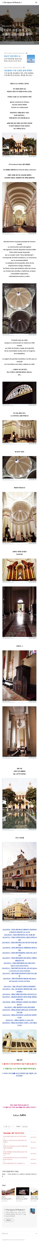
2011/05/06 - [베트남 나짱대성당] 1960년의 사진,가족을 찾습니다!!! (19, 1003)
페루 (13, 1133)
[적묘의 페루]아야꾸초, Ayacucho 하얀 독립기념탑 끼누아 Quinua (15, 1158)
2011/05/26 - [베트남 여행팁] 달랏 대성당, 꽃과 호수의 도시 (19, 994)
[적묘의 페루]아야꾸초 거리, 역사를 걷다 (13, 1163)
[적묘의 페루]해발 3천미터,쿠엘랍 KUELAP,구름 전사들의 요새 (15, 1152)
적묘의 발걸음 (7, 1133)
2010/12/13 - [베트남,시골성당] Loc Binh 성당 (19, 1020)
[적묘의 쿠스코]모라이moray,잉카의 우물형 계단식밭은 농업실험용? (15, 1147)
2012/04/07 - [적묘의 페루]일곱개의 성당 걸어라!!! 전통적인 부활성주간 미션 (19, 959)
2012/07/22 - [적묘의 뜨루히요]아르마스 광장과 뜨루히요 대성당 (19, 938)
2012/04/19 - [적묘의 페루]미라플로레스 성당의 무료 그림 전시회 (19, 954)
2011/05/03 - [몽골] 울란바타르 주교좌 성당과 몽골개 (19, 1007)
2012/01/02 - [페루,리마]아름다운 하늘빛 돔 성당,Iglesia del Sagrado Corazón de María (19, 980)
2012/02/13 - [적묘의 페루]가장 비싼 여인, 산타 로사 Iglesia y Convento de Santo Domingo (19, 969)
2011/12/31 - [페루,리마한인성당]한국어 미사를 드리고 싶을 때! (19, 974)
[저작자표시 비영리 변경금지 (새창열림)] (25, 1126)
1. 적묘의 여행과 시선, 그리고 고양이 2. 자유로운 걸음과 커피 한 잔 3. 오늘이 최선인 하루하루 (15, 1214)
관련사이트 (5, 1233)
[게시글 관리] (11, 1126)
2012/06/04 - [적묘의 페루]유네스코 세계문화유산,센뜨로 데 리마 (19, 949)
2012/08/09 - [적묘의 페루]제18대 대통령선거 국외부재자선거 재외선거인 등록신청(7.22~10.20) (19, 931)
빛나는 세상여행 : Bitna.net (10, 1240)
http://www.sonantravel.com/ (14, 53)
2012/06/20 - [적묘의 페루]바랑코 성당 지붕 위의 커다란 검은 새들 (19, 944)
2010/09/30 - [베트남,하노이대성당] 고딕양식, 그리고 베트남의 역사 (19, 1024)
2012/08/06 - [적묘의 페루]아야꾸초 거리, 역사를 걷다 (19, 935)
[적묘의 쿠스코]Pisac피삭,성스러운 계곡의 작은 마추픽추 (15, 1141)
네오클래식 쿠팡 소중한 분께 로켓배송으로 (18, 70)
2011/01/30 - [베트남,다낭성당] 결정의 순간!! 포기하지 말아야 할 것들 (19, 1011)
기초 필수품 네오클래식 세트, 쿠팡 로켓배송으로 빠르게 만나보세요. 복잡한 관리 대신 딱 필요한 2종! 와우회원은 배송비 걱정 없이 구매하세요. (19, 74)
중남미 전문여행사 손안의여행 (13, 56)
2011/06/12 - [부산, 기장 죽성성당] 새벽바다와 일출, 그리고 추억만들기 (19, 990)
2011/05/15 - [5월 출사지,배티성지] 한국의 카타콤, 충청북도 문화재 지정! (19, 998)
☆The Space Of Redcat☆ (12, 2)
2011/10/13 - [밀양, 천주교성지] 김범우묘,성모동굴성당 (19, 986)
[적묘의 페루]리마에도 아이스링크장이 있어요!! (14, 1136)
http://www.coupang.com (13, 67)
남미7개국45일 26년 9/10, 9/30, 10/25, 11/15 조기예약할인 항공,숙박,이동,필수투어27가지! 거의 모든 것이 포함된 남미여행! (13, 60)
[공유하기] (9, 1126)
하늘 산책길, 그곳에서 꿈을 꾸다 (11, 1237)
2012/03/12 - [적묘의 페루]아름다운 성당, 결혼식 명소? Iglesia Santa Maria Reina (19, 964)
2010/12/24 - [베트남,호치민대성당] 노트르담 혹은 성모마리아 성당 (19, 1016)
